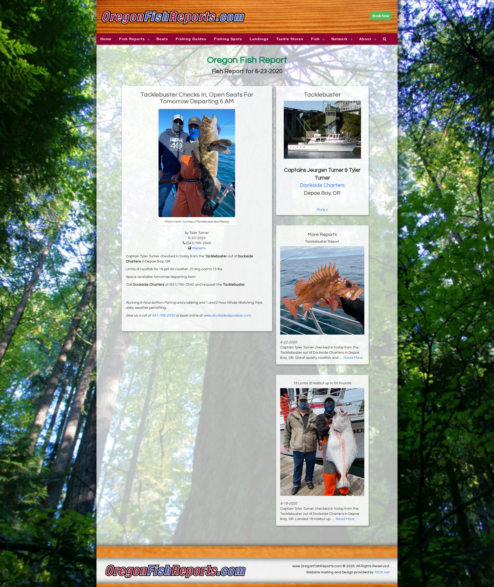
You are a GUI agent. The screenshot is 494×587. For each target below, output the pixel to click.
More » (322, 209)
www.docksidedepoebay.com (227, 315)
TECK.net (382, 572)
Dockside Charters (322, 185)
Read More (353, 358)
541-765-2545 (163, 315)
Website (199, 248)
